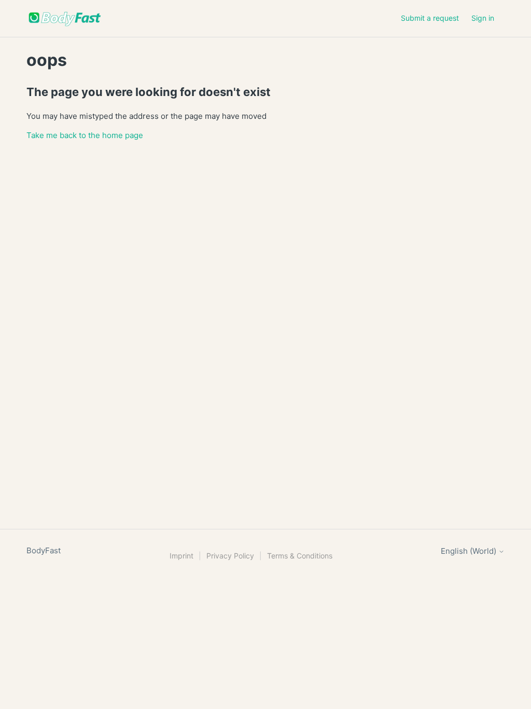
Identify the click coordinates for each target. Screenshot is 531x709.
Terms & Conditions (299, 555)
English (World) (469, 551)
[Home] (64, 18)
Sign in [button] (482, 17)
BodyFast (43, 550)
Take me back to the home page (84, 135)
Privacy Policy (230, 555)
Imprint (181, 555)
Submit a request (430, 17)
